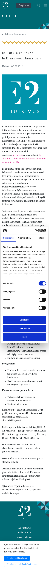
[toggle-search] (38, 5)
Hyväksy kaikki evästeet (17, 558)
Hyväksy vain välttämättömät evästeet (23, 564)
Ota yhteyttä (24, 5)
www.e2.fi (18, 155)
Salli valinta (24, 328)
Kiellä (24, 337)
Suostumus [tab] (8, 238)
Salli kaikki (24, 320)
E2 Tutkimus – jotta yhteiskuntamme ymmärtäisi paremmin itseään (24, 158)
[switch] (42, 291)
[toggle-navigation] (45, 5)
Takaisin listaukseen (15, 34)
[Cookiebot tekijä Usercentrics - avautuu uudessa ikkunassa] (35, 230)
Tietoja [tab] (41, 238)
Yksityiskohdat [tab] (24, 238)
